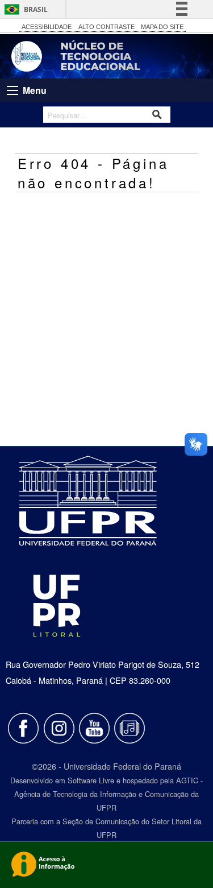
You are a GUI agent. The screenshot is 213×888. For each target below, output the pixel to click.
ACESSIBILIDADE (47, 26)
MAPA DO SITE (162, 26)
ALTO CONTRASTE (106, 26)
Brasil (36, 9)
